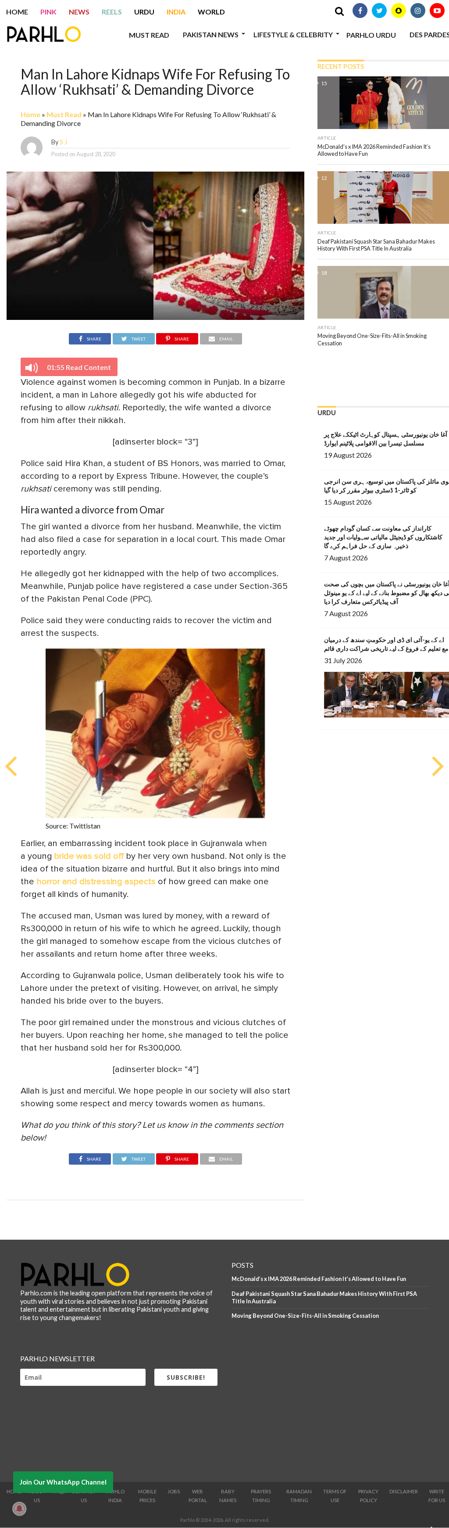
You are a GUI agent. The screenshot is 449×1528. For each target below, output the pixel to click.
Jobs (173, 1491)
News (79, 11)
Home (17, 11)
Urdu (144, 11)
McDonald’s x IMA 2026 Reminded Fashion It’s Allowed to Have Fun (319, 1278)
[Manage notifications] (19, 1509)
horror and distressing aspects (96, 881)
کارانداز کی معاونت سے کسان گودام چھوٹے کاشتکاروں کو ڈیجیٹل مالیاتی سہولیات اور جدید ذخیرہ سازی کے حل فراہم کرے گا (383, 536)
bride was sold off (89, 856)
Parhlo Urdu (371, 35)
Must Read (149, 35)
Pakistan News (211, 34)
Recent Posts (340, 66)
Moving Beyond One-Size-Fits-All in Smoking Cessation (305, 1315)
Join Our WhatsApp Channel (63, 1482)
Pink (48, 11)
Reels (112, 11)
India (176, 11)
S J (63, 142)
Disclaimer (403, 1491)
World (211, 11)
